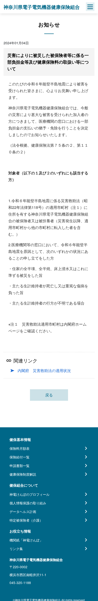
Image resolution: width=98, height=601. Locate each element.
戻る (49, 395)
